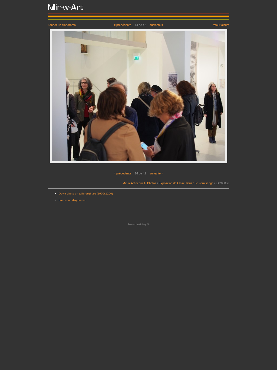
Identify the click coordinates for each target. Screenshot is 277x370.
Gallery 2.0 (144, 224)
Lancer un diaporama (62, 24)
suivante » (156, 25)
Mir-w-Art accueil (134, 183)
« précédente (122, 25)
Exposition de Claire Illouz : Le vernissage (186, 183)
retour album (221, 24)
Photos (151, 183)
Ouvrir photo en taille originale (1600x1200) (86, 193)
